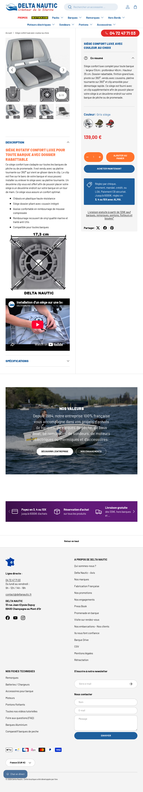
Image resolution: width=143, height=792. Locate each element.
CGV (76, 646)
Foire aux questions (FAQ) (20, 717)
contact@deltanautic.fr (19, 594)
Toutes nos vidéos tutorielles (21, 711)
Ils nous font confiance (86, 633)
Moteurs (10, 697)
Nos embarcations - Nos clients (91, 626)
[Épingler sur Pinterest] (111, 227)
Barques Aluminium (16, 724)
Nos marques (81, 579)
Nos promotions (83, 592)
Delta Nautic (17, 779)
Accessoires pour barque (19, 691)
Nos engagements (91, 451)
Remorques (12, 677)
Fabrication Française (86, 586)
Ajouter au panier (120, 157)
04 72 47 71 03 (13, 580)
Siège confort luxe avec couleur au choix (32, 33)
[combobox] (91, 6)
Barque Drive (81, 639)
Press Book (80, 606)
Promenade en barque (86, 613)
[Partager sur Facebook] (104, 227)
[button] (135, 7)
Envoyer (106, 735)
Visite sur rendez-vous (86, 619)
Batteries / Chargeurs (17, 684)
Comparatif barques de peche (22, 731)
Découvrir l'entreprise (54, 451)
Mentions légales (83, 653)
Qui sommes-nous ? (85, 565)
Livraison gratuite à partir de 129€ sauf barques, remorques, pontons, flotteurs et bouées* (109, 215)
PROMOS (23, 17)
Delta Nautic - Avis (84, 572)
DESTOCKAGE (40, 17)
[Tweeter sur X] (98, 227)
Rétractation (81, 659)
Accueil (9, 33)
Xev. (56, 779)
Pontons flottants (15, 704)
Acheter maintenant (109, 168)
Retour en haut (71, 541)
